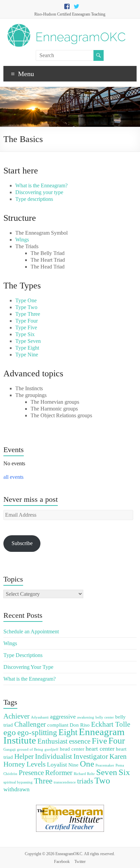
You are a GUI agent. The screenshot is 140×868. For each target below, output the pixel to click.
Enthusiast (52, 741)
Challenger (30, 724)
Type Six (25, 334)
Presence (31, 772)
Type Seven (28, 341)
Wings (22, 239)
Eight (67, 732)
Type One (26, 300)
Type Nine (26, 354)
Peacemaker (104, 765)
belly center (104, 717)
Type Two (26, 307)
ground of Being (30, 749)
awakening (85, 717)
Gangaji (9, 749)
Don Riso (80, 725)
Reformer (58, 772)
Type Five (26, 327)
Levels (36, 764)
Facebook (62, 861)
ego (9, 732)
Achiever (16, 716)
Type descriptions (34, 199)
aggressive (63, 716)
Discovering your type (39, 192)
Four (116, 741)
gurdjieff (51, 749)
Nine (73, 765)
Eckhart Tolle (110, 724)
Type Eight (27, 348)
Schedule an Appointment (31, 631)
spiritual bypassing (18, 782)
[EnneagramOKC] (66, 27)
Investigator (90, 756)
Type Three (27, 314)
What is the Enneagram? (41, 185)
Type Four (26, 321)
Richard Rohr (84, 774)
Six (124, 772)
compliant (57, 725)
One (87, 763)
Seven (106, 772)
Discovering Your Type (28, 667)
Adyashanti (40, 717)
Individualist (53, 756)
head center (72, 749)
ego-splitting (37, 732)
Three (43, 781)
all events (13, 477)
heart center (100, 748)
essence (79, 741)
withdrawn (16, 789)
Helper (24, 756)
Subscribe (22, 543)
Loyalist (57, 764)
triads (85, 781)
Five (99, 740)
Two (102, 780)
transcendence (65, 782)
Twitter (80, 861)
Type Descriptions (22, 655)
